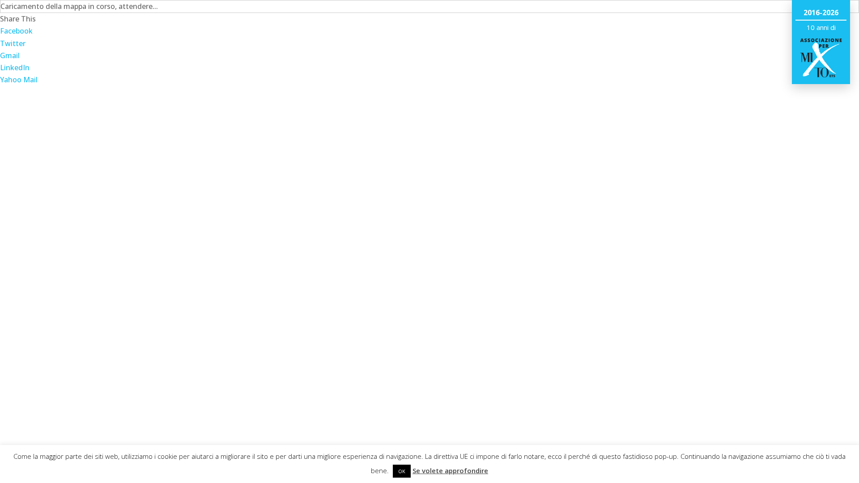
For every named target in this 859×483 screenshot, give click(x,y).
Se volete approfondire (450, 470)
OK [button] (401, 471)
